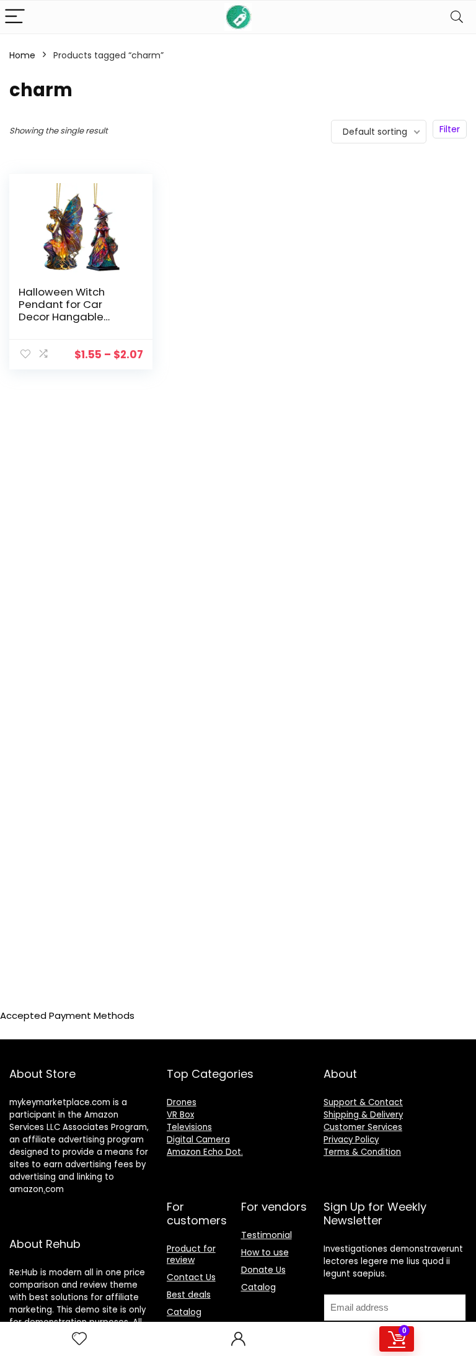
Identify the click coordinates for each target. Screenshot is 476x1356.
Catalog (184, 1312)
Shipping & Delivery (363, 1115)
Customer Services (363, 1127)
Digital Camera (198, 1140)
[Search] (457, 17)
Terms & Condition (362, 1152)
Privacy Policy (351, 1140)
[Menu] (15, 17)
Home (22, 55)
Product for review (191, 1254)
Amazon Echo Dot (204, 1152)
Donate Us (263, 1269)
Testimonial (266, 1235)
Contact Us (191, 1277)
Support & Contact (363, 1102)
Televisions (189, 1127)
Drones (181, 1102)
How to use (265, 1252)
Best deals (189, 1294)
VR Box (180, 1115)
